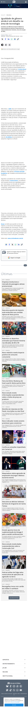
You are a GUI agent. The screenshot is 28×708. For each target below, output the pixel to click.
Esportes (6, 660)
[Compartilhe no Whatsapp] (12, 39)
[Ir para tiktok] (10, 690)
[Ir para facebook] (10, 686)
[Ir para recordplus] (7, 690)
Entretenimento (9, 664)
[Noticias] (14, 6)
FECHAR (14, 705)
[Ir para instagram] (14, 686)
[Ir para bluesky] (7, 686)
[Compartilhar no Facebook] (5, 39)
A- (9, 45)
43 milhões (9, 137)
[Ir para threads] (20, 686)
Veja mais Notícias (14, 597)
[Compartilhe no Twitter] (2, 39)
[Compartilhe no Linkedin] (8, 39)
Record (5, 672)
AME (10, 109)
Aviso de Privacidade (15, 702)
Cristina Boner (14, 180)
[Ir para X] (14, 690)
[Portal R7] (14, 1)
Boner (3, 224)
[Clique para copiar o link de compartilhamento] (18, 39)
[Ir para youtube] (20, 690)
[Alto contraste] (2, 45)
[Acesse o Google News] (15, 39)
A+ (6, 45)
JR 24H (5, 668)
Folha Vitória (9, 15)
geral (25, 265)
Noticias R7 (3, 15)
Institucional (8, 676)
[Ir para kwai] (17, 686)
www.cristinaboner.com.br (15, 238)
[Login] (26, 1)
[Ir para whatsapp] (17, 690)
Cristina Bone (22, 69)
